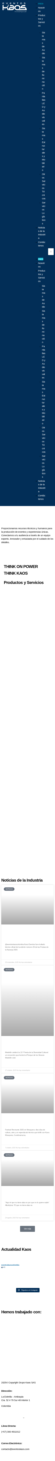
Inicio (40, 3)
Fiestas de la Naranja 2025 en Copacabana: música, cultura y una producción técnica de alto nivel (27, 935)
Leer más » (9, 956)
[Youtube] (8, 1352)
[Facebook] (2, 1352)
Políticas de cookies (35, 1417)
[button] (40, 252)
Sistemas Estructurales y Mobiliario (43, 149)
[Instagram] (5, 1352)
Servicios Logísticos (43, 213)
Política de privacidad (11, 1417)
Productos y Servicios (24, 582)
